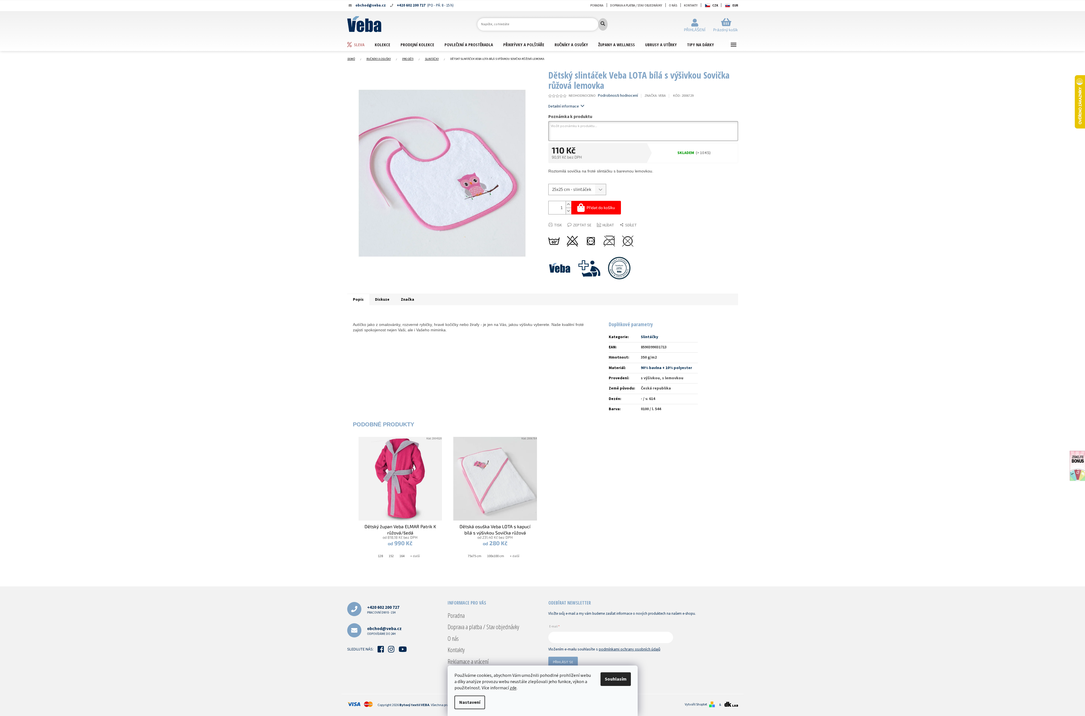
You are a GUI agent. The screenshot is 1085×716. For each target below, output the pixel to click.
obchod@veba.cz (384, 631)
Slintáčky (649, 337)
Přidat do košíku (601, 207)
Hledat (603, 24)
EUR (735, 5)
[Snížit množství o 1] (568, 211)
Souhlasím (616, 679)
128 (380, 556)
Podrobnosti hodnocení (618, 95)
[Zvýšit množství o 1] (568, 204)
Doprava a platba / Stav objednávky (636, 5)
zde (513, 688)
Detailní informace (563, 106)
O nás (673, 5)
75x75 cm (474, 556)
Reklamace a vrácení (468, 661)
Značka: (655, 95)
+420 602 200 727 (383, 609)
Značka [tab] (407, 299)
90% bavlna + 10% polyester (666, 368)
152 (391, 556)
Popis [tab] (358, 299)
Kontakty (691, 5)
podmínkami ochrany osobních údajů (629, 649)
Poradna (596, 5)
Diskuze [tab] (382, 299)
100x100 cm (495, 556)
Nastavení (469, 702)
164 (401, 556)
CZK (715, 5)
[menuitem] (360, 44)
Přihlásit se (563, 662)
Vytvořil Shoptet (696, 704)
